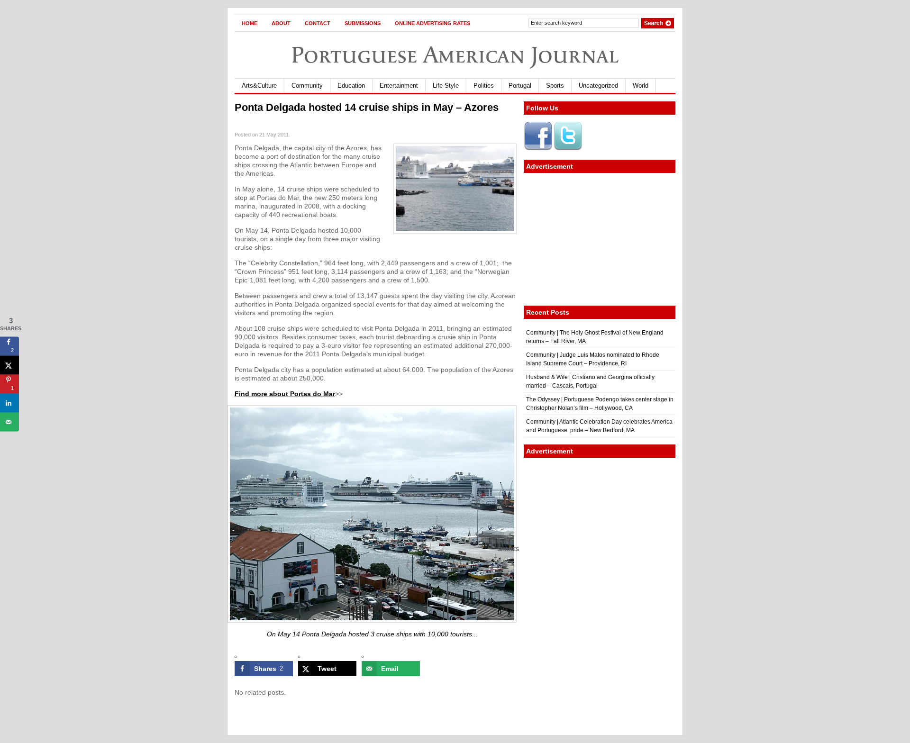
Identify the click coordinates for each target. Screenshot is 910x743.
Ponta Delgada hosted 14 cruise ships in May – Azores (367, 107)
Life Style (446, 85)
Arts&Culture (259, 85)
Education (351, 85)
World (640, 85)
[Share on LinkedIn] (9, 402)
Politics (483, 85)
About (281, 23)
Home (249, 23)
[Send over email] (9, 421)
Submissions (363, 23)
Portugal (520, 85)
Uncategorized (598, 85)
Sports (555, 85)
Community (307, 85)
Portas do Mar (312, 394)
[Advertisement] (599, 239)
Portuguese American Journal (455, 55)
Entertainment (399, 85)
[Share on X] (9, 364)
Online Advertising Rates (432, 23)
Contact (317, 23)
